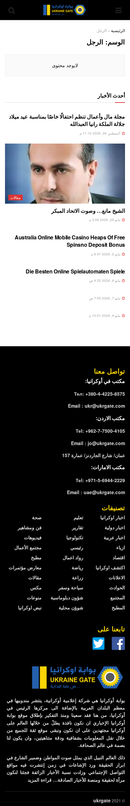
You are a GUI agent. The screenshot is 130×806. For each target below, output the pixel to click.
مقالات (15, 197)
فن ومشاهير (30, 527)
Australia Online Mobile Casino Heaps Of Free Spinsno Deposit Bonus (70, 240)
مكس (36, 587)
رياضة (77, 567)
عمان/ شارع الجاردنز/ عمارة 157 (93, 455)
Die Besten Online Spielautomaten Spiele (75, 271)
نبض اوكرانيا (30, 607)
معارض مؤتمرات (25, 567)
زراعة (77, 577)
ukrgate (102, 800)
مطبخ (36, 557)
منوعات (34, 597)
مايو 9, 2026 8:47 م (106, 254)
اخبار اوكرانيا (112, 517)
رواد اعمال (73, 557)
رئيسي (76, 547)
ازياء (120, 547)
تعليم (78, 517)
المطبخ (118, 607)
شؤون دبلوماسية (67, 597)
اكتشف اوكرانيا (110, 567)
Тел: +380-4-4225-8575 (99, 393)
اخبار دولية (115, 527)
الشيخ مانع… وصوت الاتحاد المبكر (88, 210)
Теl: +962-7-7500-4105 (100, 430)
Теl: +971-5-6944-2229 (100, 480)
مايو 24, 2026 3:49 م (105, 219)
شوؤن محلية (71, 607)
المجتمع (117, 597)
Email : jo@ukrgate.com (98, 443)
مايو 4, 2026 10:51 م (105, 315)
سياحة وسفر (70, 587)
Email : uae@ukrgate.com (96, 492)
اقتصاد (119, 557)
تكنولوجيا (74, 537)
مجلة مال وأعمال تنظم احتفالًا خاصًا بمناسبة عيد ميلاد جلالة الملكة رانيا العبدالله (67, 120)
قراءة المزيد (40, 779)
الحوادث (117, 587)
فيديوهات (33, 537)
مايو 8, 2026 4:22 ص (105, 280)
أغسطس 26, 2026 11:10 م (100, 133)
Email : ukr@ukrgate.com (96, 405)
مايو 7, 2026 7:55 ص (105, 298)
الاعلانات (117, 577)
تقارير (77, 527)
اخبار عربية (114, 537)
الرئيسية (118, 30)
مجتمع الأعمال (28, 547)
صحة (37, 517)
